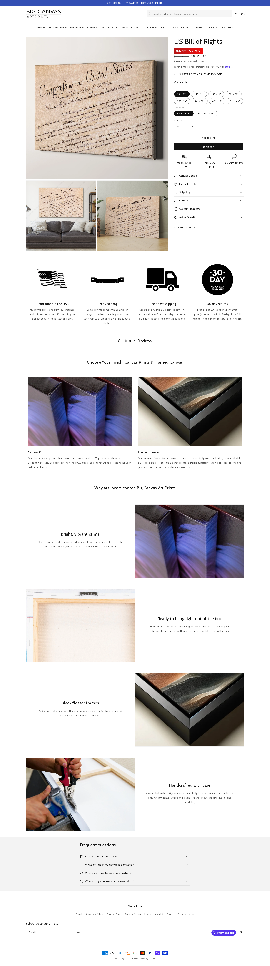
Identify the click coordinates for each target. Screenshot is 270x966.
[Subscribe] (78, 932)
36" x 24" (182, 101)
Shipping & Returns (94, 914)
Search (79, 914)
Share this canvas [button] (186, 227)
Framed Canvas (206, 113)
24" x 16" (199, 94)
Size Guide (182, 82)
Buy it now (208, 146)
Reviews (148, 914)
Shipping (178, 61)
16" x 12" (181, 94)
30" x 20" (233, 94)
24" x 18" (216, 94)
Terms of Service (133, 914)
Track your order (186, 914)
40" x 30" (200, 101)
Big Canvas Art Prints (130, 959)
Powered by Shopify (147, 959)
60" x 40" (235, 101)
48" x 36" (217, 101)
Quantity (178, 120)
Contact (171, 914)
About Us (159, 914)
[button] (189, 13)
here (238, 318)
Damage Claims (114, 914)
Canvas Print (183, 113)
